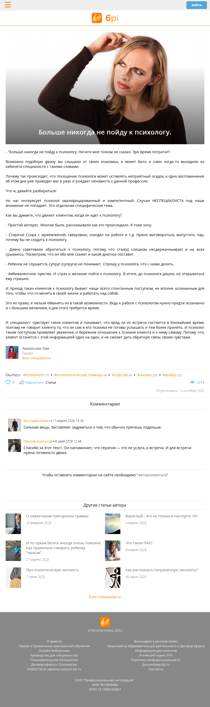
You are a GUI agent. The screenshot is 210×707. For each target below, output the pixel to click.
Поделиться (34, 382)
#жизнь (144, 374)
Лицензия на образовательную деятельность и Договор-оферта (156, 646)
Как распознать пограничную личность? (161, 569)
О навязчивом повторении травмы (57, 516)
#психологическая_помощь (78, 374)
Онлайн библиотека (54, 650)
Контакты (156, 669)
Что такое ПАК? (138, 542)
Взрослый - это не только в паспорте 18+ (161, 516)
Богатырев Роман (37, 421)
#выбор (169, 374)
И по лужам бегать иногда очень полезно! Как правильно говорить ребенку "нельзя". (63, 547)
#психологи (33, 374)
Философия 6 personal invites (156, 641)
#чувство (120, 374)
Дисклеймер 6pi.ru (156, 664)
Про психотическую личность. (53, 569)
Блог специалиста (36, 358)
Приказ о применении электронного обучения (54, 646)
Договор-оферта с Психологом (54, 664)
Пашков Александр (38, 441)
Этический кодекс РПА (156, 655)
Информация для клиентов (156, 650)
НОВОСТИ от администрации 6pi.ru (54, 669)
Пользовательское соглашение (54, 660)
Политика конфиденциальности (156, 660)
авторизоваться (152, 474)
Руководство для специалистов (54, 655)
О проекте (54, 641)
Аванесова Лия (35, 348)
